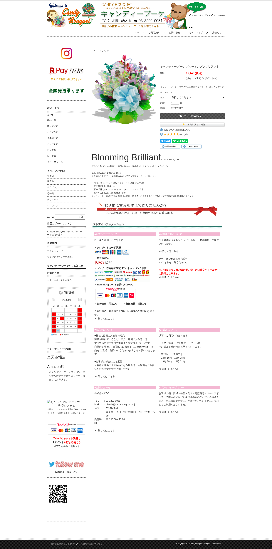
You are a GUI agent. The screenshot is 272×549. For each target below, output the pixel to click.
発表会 (50, 181)
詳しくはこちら (106, 318)
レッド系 (51, 156)
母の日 (50, 193)
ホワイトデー (54, 187)
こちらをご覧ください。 (175, 262)
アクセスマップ (55, 251)
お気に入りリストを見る (59, 280)
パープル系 (52, 131)
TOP (137, 32)
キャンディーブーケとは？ (60, 256)
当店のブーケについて (59, 223)
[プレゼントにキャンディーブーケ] (71, 25)
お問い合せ (174, 32)
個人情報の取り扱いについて (63, 544)
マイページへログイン (201, 15)
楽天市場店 (56, 357)
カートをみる (219, 15)
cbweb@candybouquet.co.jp (121, 404)
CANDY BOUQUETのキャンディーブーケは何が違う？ (65, 233)
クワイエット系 (55, 162)
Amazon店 (55, 367)
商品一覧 (51, 120)
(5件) (186, 134)
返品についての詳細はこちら (177, 130)
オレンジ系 (52, 126)
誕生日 (50, 176)
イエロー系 (52, 138)
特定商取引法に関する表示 (91, 544)
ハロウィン (52, 205)
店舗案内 (216, 32)
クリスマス (52, 199)
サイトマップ (196, 32)
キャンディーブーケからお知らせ (65, 265)
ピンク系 (51, 150)
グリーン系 (104, 51)
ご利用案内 (153, 32)
